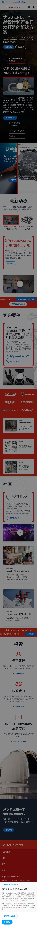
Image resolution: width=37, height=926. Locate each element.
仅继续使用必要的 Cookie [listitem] (10, 884)
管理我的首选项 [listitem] (9, 916)
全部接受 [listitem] (7, 922)
